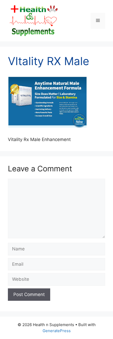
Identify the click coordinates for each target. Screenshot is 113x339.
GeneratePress (57, 330)
